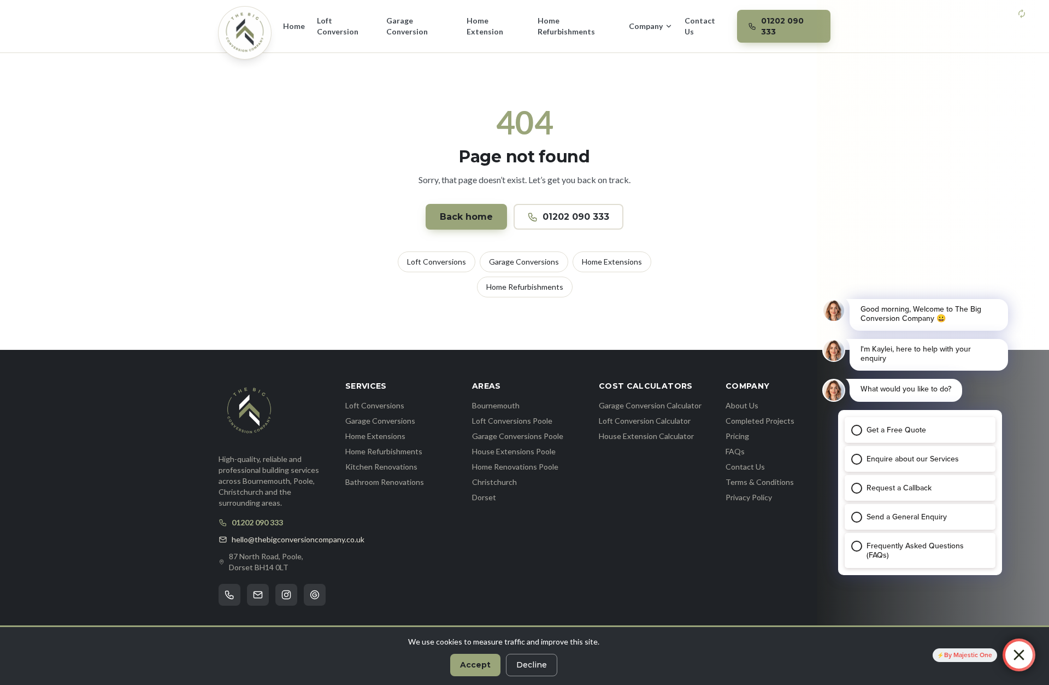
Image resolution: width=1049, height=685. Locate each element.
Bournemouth (496, 405)
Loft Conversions (436, 261)
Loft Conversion (337, 26)
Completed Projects (760, 420)
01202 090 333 (576, 217)
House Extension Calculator (646, 436)
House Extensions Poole (514, 451)
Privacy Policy (749, 497)
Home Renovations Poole (515, 466)
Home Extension (485, 26)
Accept (475, 665)
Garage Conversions (524, 261)
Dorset (484, 497)
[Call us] (229, 595)
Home (294, 26)
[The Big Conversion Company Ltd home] (249, 411)
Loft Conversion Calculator (645, 420)
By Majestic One (968, 655)
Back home (466, 217)
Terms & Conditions (760, 482)
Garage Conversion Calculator (650, 405)
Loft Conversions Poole (512, 420)
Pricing (737, 436)
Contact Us (700, 26)
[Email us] (258, 595)
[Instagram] (286, 595)
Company (646, 26)
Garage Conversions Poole (517, 436)
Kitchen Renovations (381, 466)
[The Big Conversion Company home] (245, 33)
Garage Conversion (407, 26)
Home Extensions (612, 261)
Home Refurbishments (566, 26)
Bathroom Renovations (384, 482)
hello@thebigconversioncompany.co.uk (298, 539)
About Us (742, 405)
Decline (531, 665)
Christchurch (494, 482)
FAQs (735, 451)
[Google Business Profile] (315, 595)
